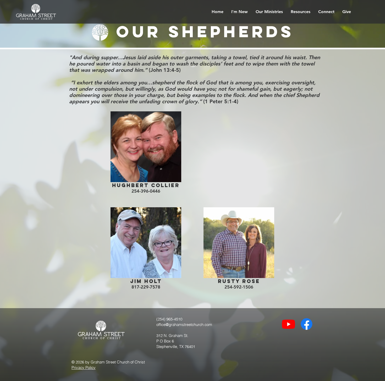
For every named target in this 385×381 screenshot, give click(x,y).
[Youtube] (288, 324)
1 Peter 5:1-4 (221, 101)
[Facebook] (306, 324)
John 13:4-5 (164, 70)
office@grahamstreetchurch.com (184, 324)
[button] (239, 11)
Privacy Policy (84, 367)
